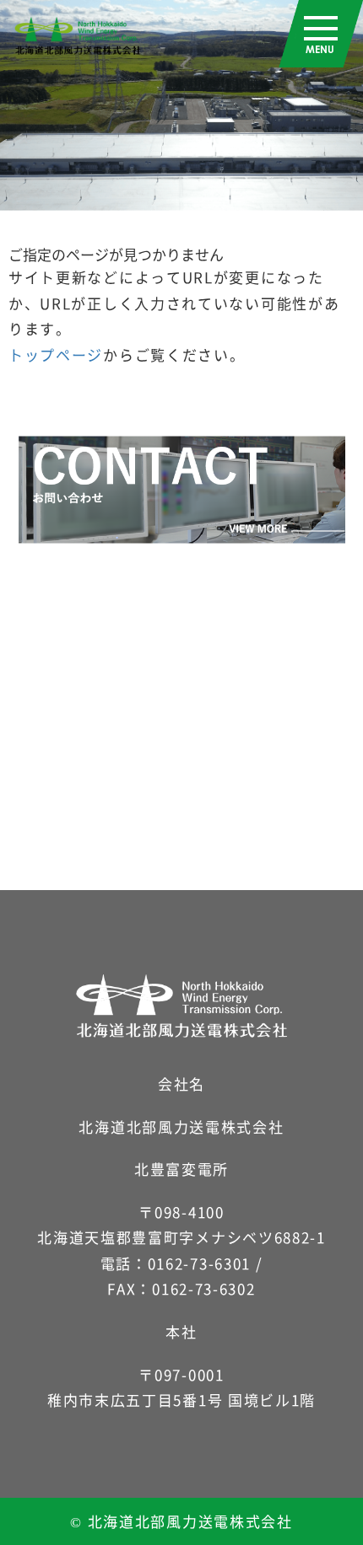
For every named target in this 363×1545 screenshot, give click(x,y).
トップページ (55, 354)
